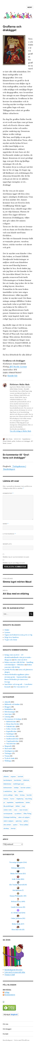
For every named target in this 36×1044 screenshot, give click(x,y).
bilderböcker (7, 784)
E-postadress (9, 534)
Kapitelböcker (26, 439)
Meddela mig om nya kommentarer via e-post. (16, 557)
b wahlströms (8, 791)
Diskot (6, 630)
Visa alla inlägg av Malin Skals (20, 431)
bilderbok (26, 780)
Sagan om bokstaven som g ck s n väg (18, 635)
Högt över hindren (11, 637)
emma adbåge (8, 795)
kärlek (28, 802)
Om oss (5, 1024)
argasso (13, 776)
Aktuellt (7, 702)
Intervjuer (8, 714)
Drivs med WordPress (21, 1040)
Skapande (8, 746)
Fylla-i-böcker (11, 729)
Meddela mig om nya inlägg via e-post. (14, 563)
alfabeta (6, 776)
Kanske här (13, 376)
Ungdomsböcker (12, 741)
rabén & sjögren (9, 821)
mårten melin (8, 810)
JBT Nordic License (18, 367)
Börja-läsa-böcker (13, 724)
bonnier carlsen (25, 788)
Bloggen (7, 707)
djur (15, 791)
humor (12, 799)
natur (15, 810)
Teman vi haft (9, 975)
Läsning (7, 717)
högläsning (19, 799)
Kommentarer (10, 995)
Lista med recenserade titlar (14, 972)
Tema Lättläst (24, 825)
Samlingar (10, 734)
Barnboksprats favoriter (13, 970)
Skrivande (8, 748)
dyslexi (20, 791)
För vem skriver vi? (21, 687)
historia (6, 799)
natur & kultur (23, 810)
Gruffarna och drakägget (23, 441)
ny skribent (17, 813)
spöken (26, 821)
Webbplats (7, 544)
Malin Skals (9, 439)
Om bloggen (7, 1029)
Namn (5, 524)
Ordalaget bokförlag (10, 817)
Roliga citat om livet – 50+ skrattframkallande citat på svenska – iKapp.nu (18, 657)
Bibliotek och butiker (12, 704)
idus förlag (28, 799)
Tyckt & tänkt (9, 758)
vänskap (6, 828)
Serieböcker (10, 736)
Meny (30, 7)
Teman (7, 756)
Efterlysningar (9, 712)
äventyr (13, 828)
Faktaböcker (10, 726)
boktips (16, 788)
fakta (16, 795)
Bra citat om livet (20, 660)
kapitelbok (10, 802)
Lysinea (7, 632)
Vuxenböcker (11, 744)
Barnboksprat (7, 1040)
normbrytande (8, 813)
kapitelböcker (20, 802)
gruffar (13, 441)
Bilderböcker (11, 722)
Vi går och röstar (10, 640)
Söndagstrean (9, 751)
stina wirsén (7, 825)
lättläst (18, 806)
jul (4, 802)
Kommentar (8, 493)
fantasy (22, 795)
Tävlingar (8, 753)
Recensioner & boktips (12, 719)
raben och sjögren (24, 817)
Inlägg (7, 992)
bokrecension (8, 788)
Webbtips (7, 761)
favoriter (29, 795)
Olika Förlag (27, 813)
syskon (15, 825)
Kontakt (5, 1034)
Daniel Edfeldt (7, 441)
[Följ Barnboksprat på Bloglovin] (18, 1014)
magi (23, 806)
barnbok (20, 776)
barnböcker (17, 780)
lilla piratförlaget (9, 806)
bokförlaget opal (18, 784)
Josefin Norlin (9, 670)
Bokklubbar (8, 709)
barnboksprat (8, 780)
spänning (19, 821)
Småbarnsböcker (12, 739)
